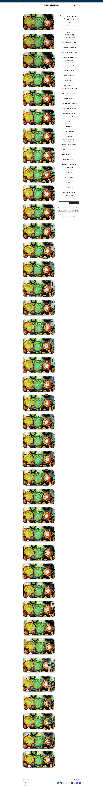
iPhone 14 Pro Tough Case (69, 47)
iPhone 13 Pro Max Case (69, 70)
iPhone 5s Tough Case (69, 169)
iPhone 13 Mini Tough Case (69, 57)
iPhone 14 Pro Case (69, 44)
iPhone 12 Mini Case (69, 75)
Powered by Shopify (78, 780)
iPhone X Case (69, 121)
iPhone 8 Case (69, 126)
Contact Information (25, 779)
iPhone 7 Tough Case (68, 139)
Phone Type (69, 32)
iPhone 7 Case (69, 136)
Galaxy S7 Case (69, 187)
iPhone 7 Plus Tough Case (69, 144)
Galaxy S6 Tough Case (69, 192)
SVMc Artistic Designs (77, 779)
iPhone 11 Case (69, 95)
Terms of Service (25, 785)
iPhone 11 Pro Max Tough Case (69, 103)
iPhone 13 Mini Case (69, 55)
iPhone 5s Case (69, 167)
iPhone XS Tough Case (69, 113)
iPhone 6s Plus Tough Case (69, 154)
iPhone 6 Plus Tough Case (69, 164)
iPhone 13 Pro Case (69, 65)
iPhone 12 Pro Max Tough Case (69, 88)
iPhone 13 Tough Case (69, 62)
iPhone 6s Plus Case (69, 151)
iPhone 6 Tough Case (68, 159)
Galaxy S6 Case (69, 190)
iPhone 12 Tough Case (69, 83)
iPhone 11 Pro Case (69, 90)
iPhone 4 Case (69, 182)
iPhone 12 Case (69, 80)
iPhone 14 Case (69, 34)
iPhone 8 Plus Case (69, 131)
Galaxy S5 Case (69, 195)
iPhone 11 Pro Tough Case (69, 93)
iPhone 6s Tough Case (69, 149)
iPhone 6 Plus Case (69, 162)
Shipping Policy (24, 784)
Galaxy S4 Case (69, 197)
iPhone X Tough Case (69, 123)
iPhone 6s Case (69, 146)
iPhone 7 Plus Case (69, 141)
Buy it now (74, 202)
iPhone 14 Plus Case (69, 39)
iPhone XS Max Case (69, 106)
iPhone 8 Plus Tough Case (69, 134)
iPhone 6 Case (69, 157)
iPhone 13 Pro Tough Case (69, 67)
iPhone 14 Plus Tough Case (69, 42)
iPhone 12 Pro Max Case (69, 85)
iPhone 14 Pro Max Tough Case (69, 52)
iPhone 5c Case (69, 177)
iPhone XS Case (69, 111)
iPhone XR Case (69, 116)
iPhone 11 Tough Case (69, 98)
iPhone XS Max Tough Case (69, 108)
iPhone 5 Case (69, 172)
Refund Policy (24, 782)
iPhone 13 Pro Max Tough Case (69, 72)
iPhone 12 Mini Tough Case (69, 78)
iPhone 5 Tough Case (68, 174)
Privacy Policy (24, 781)
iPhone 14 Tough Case (69, 37)
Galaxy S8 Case (69, 185)
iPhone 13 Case (69, 60)
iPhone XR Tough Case (69, 118)
